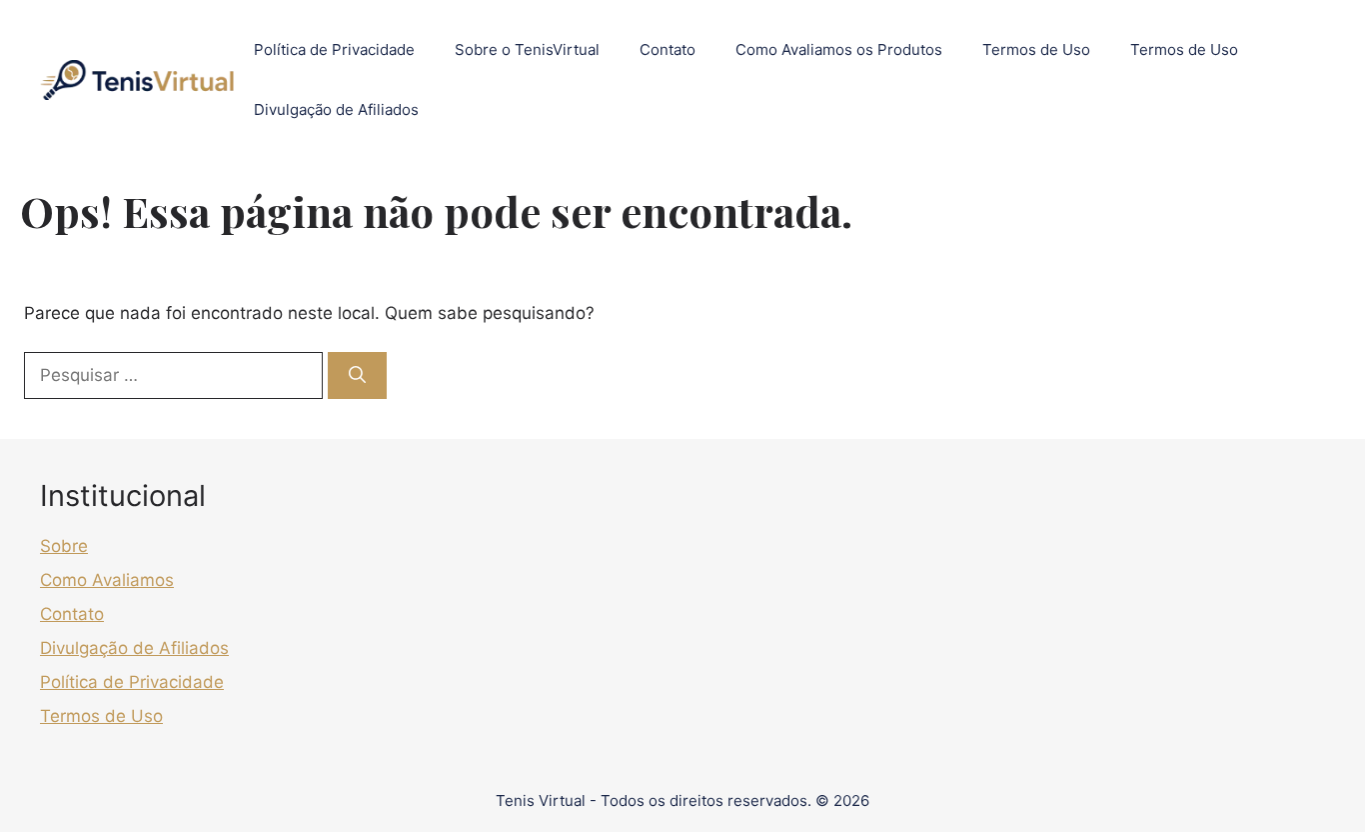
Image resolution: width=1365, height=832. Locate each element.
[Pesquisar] (357, 376)
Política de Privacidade (334, 49)
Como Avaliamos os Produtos (838, 49)
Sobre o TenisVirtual (527, 49)
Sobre (64, 546)
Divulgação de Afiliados (336, 109)
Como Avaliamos (107, 580)
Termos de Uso (1036, 49)
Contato (667, 49)
